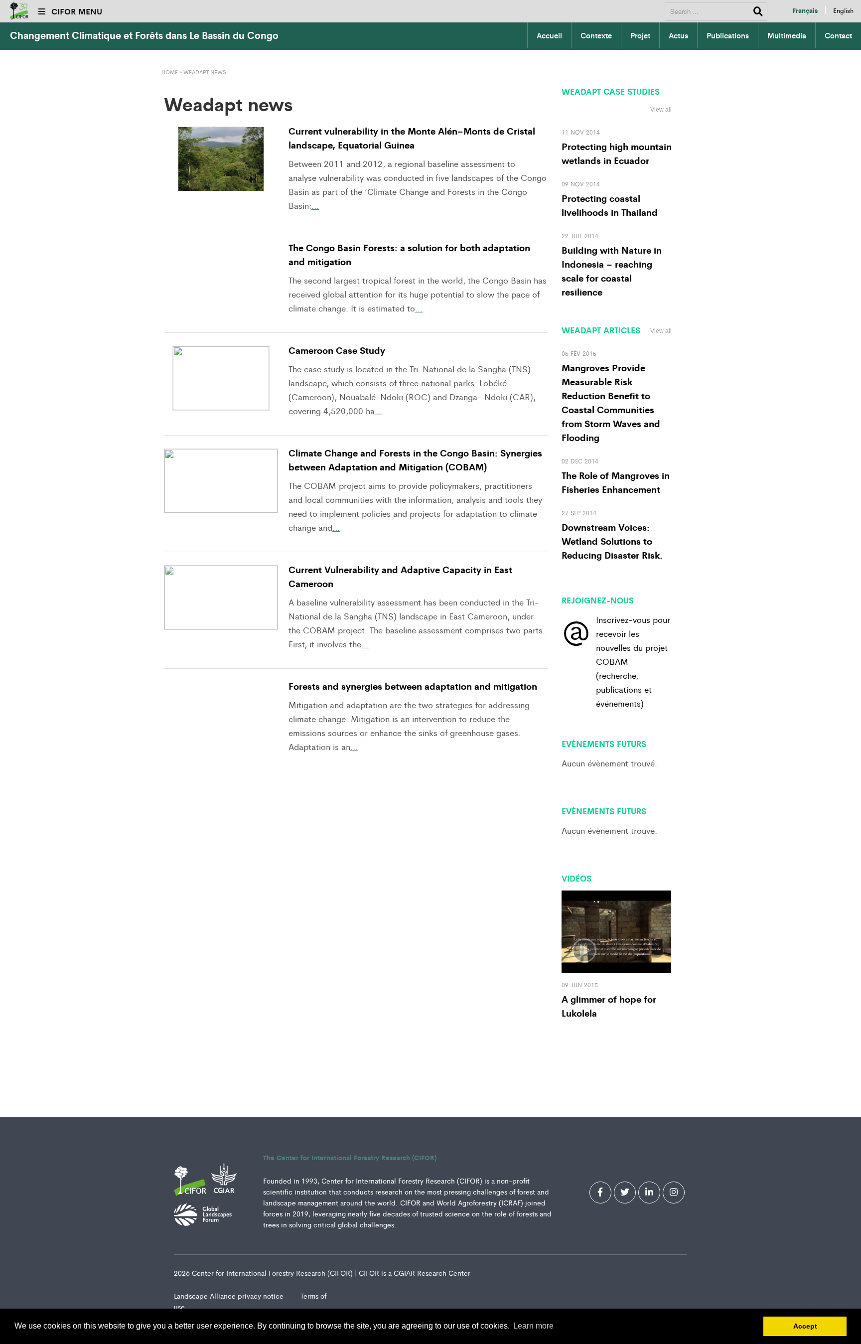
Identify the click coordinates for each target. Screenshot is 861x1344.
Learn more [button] (533, 1326)
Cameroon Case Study (336, 349)
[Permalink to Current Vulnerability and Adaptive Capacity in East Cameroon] (221, 597)
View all (661, 109)
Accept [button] (805, 1326)
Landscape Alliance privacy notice (230, 1296)
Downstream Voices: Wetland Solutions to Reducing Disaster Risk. (612, 540)
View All (657, 739)
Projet (640, 35)
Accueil (549, 35)
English (843, 10)
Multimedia (786, 35)
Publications (728, 35)
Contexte (596, 35)
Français (805, 10)
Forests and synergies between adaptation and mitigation (412, 685)
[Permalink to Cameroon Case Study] (221, 378)
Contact (838, 35)
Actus (678, 35)
